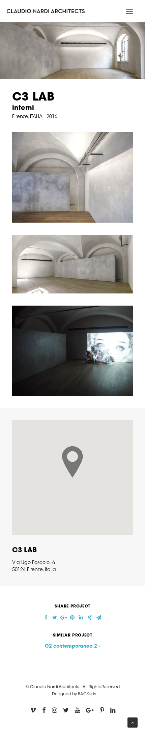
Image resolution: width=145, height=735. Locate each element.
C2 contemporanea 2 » (72, 646)
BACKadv (87, 694)
